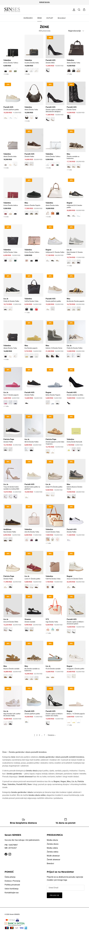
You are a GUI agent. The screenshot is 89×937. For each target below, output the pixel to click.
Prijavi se (54, 895)
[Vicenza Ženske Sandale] (34, 614)
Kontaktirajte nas (12, 893)
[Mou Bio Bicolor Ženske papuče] (76, 293)
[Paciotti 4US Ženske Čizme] (76, 102)
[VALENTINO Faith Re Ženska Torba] (55, 571)
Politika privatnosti (12, 885)
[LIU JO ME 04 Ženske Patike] (34, 434)
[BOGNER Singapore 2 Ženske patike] (76, 661)
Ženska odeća (52, 852)
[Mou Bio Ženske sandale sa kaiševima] (34, 662)
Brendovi (61, 18)
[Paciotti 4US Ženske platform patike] (12, 102)
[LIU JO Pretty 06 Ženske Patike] (12, 293)
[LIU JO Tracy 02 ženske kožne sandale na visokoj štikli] (12, 480)
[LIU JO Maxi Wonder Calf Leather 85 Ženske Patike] (12, 707)
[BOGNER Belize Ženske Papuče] (55, 387)
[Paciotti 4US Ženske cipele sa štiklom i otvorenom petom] (76, 615)
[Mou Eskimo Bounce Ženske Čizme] (76, 480)
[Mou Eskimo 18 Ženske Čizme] (55, 340)
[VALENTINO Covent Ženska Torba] (55, 526)
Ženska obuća (52, 844)
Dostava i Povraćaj (12, 881)
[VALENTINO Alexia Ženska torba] (55, 199)
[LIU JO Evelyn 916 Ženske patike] (55, 479)
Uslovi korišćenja (11, 889)
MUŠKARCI (28, 18)
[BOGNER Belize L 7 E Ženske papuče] (76, 708)
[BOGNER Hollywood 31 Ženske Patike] (55, 244)
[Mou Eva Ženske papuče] (34, 340)
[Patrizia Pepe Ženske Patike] (12, 434)
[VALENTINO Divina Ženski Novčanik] (76, 434)
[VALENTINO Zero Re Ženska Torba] (34, 524)
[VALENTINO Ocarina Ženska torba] (34, 57)
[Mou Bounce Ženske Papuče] (34, 197)
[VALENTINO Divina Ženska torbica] (12, 199)
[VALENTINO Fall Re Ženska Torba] (12, 244)
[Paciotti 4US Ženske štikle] (55, 55)
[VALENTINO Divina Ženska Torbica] (12, 57)
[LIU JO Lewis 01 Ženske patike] (34, 571)
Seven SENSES (15, 914)
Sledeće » (52, 735)
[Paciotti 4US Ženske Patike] (34, 148)
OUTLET (49, 18)
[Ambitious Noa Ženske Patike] (12, 524)
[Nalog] (73, 9)
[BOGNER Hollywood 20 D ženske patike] (76, 198)
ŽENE (39, 18)
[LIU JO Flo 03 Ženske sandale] (55, 661)
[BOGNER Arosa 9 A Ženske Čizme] (76, 571)
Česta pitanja (10, 877)
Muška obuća (52, 840)
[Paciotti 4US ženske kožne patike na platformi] (34, 480)
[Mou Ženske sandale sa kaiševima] (76, 151)
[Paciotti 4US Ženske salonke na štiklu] (76, 387)
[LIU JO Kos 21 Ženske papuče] (12, 389)
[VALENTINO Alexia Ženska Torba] (76, 57)
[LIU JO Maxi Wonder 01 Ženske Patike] (76, 247)
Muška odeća (52, 848)
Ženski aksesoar (53, 859)
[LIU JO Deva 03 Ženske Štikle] (12, 614)
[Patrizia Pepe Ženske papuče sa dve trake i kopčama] (55, 435)
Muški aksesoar (53, 856)
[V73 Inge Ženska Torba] (55, 616)
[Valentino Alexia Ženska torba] (12, 150)
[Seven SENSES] (12, 9)
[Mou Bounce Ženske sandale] (12, 661)
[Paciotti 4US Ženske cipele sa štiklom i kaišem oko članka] (55, 707)
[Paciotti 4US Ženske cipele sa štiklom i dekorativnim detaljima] (55, 103)
